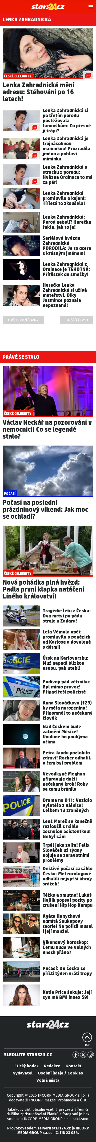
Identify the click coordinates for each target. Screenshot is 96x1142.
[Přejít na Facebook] (76, 1055)
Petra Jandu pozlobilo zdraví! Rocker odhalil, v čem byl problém (67, 758)
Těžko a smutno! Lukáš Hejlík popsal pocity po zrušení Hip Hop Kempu (68, 900)
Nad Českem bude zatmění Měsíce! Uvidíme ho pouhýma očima (65, 734)
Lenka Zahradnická (27, 19)
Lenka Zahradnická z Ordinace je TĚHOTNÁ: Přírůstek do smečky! (66, 269)
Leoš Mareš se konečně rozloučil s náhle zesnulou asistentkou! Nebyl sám (67, 829)
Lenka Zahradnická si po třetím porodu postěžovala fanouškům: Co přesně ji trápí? (67, 120)
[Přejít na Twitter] (83, 1055)
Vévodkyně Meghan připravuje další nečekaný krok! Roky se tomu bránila (65, 782)
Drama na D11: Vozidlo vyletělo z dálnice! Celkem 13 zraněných (67, 805)
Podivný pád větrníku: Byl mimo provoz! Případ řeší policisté (66, 687)
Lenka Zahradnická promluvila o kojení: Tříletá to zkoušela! (64, 198)
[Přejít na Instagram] (90, 1055)
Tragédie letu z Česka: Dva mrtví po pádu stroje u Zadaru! (67, 616)
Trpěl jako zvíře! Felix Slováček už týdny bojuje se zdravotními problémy (66, 853)
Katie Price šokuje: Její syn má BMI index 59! (67, 995)
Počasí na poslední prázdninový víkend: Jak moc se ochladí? (45, 509)
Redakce (52, 1066)
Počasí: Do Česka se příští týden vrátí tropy (67, 971)
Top (87, 1045)
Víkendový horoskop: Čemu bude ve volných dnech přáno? (67, 947)
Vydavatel (23, 1073)
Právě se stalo (21, 357)
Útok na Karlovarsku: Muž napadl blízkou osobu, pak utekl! (66, 663)
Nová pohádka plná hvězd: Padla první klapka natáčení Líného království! (43, 589)
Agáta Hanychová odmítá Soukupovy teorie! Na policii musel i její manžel (68, 924)
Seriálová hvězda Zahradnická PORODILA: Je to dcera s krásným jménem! (67, 246)
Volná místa (48, 1080)
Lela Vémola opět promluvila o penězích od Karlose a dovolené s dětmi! (67, 640)
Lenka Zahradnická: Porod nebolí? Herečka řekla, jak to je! (67, 222)
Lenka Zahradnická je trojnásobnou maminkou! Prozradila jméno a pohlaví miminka (66, 148)
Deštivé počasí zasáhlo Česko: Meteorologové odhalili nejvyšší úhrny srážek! (68, 876)
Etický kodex (26, 1066)
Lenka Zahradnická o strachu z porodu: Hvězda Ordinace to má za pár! (68, 175)
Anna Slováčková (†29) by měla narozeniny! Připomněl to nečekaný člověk (68, 711)
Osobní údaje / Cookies (60, 1073)
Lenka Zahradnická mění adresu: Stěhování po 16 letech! (38, 92)
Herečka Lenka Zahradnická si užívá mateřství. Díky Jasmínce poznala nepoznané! (65, 295)
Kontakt (74, 1066)
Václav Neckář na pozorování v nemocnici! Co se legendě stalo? (47, 429)
